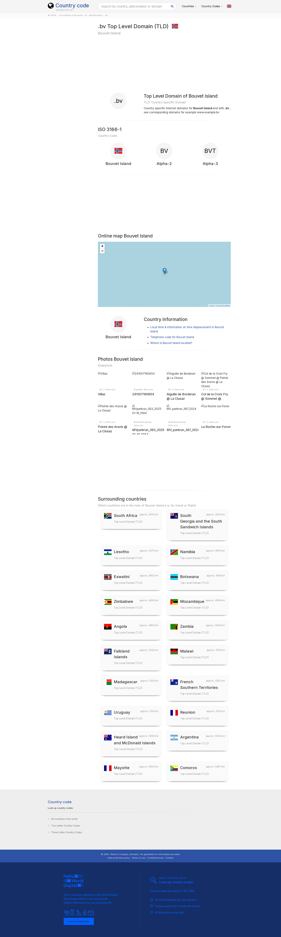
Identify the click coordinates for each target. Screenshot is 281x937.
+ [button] (102, 246)
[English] (229, 6)
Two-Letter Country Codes (65, 825)
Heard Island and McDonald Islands (134, 743)
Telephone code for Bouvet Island (172, 337)
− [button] (102, 251)
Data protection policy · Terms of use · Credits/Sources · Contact (140, 857)
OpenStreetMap (223, 305)
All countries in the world (64, 819)
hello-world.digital (79, 921)
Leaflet (211, 305)
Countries (188, 6)
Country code (72, 5)
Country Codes (210, 6)
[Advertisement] (69, 74)
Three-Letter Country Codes (66, 832)
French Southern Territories (199, 687)
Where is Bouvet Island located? (171, 343)
